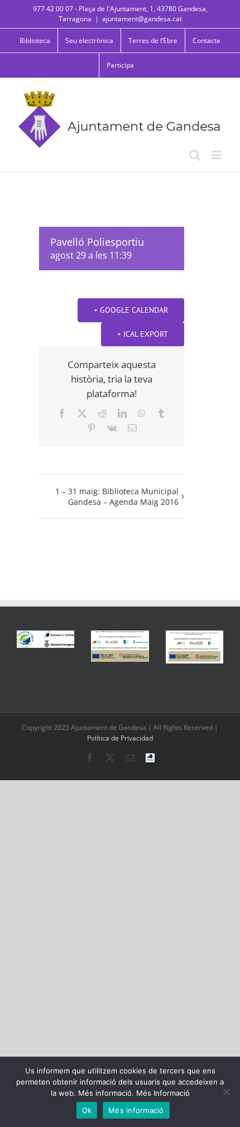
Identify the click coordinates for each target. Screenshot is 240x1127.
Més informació (136, 1110)
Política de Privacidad (120, 738)
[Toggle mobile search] (194, 155)
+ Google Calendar (131, 310)
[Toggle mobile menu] (217, 155)
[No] (226, 1091)
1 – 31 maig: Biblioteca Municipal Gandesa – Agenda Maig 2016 (117, 496)
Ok (87, 1110)
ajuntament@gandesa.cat (142, 18)
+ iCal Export (142, 334)
